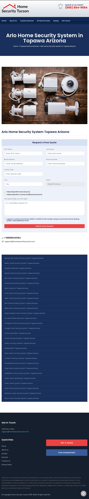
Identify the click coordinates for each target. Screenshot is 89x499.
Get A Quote (67, 442)
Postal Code (8, 170)
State (48, 180)
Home (4, 21)
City (5, 180)
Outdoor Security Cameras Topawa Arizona (21, 358)
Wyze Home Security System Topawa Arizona (22, 398)
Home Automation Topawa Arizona (18, 333)
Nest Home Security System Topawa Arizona (21, 353)
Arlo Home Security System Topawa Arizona (21, 303)
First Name (8, 149)
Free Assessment (66, 452)
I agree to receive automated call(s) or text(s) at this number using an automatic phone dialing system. (43, 219)
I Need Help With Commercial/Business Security (24, 194)
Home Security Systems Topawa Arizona (20, 338)
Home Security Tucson (20, 495)
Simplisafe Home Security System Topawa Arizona (23, 373)
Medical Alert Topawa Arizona (16, 348)
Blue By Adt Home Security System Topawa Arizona (24, 258)
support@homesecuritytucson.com (20, 241)
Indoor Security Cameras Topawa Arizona (20, 343)
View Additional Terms (21, 221)
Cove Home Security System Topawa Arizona (21, 293)
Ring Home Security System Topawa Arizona (21, 368)
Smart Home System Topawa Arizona (19, 383)
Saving (56, 21)
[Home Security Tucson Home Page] (15, 8)
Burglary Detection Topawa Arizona (18, 268)
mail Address (9, 159)
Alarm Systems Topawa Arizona (16, 288)
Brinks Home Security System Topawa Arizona (22, 263)
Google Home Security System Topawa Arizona (22, 328)
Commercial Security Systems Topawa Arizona (22, 283)
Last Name (50, 149)
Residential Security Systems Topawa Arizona (22, 363)
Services (5, 457)
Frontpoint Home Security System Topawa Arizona (23, 323)
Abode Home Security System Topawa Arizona (22, 273)
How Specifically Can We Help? (16, 199)
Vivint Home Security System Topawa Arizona (22, 388)
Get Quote (66, 21)
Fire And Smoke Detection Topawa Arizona (20, 318)
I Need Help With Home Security (18, 192)
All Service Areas (43, 21)
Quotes (4, 453)
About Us (13, 21)
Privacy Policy (7, 465)
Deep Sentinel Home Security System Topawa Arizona (25, 313)
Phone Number (51, 159)
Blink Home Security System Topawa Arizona (21, 308)
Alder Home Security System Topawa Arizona (22, 298)
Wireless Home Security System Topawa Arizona (23, 393)
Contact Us (6, 461)
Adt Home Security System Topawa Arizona (21, 278)
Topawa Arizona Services (29, 46)
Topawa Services (27, 21)
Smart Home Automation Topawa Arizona (20, 378)
